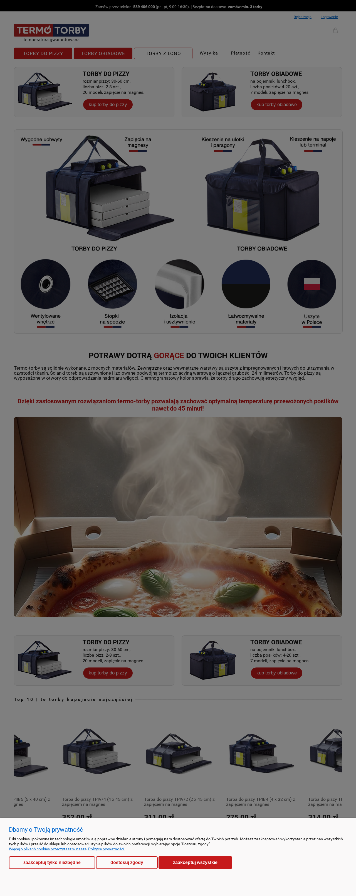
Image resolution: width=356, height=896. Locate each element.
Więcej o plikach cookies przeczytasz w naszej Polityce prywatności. (67, 849)
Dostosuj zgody (126, 862)
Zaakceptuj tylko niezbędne (52, 862)
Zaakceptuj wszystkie (195, 862)
